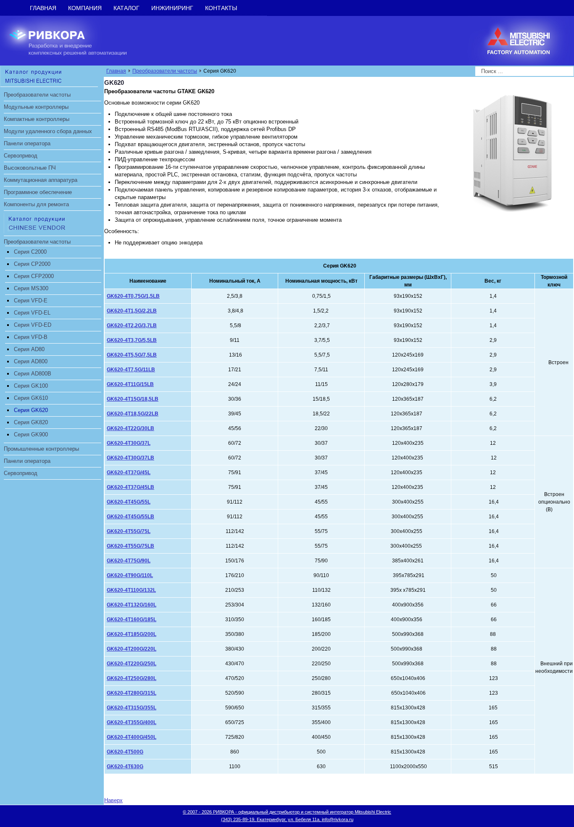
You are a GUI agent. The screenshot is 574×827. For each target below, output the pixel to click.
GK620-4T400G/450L (131, 737)
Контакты (221, 8)
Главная (43, 8)
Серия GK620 (31, 410)
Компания (85, 8)
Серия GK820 (31, 422)
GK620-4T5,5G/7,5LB (132, 355)
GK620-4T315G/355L (131, 708)
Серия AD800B (32, 373)
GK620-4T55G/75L (128, 531)
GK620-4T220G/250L (131, 664)
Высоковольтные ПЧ (30, 168)
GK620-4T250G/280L (131, 678)
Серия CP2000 (32, 264)
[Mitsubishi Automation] (49, 76)
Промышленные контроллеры (41, 449)
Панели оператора (27, 143)
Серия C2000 (30, 252)
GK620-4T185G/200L (131, 634)
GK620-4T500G (125, 752)
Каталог (126, 8)
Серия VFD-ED (32, 325)
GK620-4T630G (125, 766)
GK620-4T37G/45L (128, 472)
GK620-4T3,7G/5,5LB (132, 340)
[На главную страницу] (74, 40)
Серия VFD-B (30, 337)
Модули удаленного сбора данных (48, 131)
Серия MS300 (31, 288)
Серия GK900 (31, 434)
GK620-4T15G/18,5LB (132, 399)
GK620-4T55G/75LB (130, 546)
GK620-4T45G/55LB (130, 517)
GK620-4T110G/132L (131, 590)
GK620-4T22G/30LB (130, 428)
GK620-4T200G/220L (131, 649)
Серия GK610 (31, 398)
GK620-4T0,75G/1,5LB (133, 296)
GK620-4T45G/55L (128, 502)
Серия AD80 (29, 349)
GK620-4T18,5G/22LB (132, 414)
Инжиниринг (172, 8)
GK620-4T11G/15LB (130, 384)
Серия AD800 (30, 361)
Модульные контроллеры (36, 107)
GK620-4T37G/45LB (130, 487)
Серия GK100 (31, 386)
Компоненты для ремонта (36, 204)
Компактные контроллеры (36, 119)
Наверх (113, 800)
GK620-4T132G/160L (131, 605)
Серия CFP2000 (34, 276)
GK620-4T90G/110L (130, 575)
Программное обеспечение (38, 192)
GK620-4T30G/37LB (130, 458)
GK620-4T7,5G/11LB (131, 370)
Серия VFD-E (30, 300)
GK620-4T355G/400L (131, 722)
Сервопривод (20, 155)
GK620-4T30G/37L (128, 443)
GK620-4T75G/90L (128, 561)
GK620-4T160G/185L (131, 619)
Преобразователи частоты (37, 95)
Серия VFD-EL (32, 313)
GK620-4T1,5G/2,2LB (132, 311)
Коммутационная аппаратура (40, 180)
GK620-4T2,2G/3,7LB (132, 325)
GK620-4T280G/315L (131, 693)
